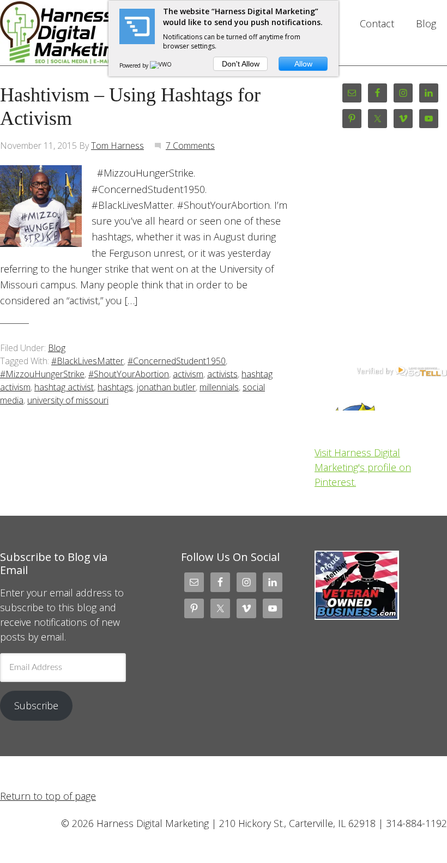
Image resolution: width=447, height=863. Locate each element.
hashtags (115, 387)
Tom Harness (117, 146)
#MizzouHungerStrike (42, 374)
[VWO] (161, 65)
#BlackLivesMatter (87, 361)
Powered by (134, 65)
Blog (56, 348)
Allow (303, 63)
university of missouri (67, 400)
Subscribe (36, 705)
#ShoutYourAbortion (128, 374)
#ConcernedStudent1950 (177, 361)
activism (188, 374)
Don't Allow (240, 63)
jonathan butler (166, 387)
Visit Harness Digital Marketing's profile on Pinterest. (363, 467)
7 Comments (190, 146)
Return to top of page (48, 795)
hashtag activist (64, 387)
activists (222, 374)
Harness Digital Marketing (66, 32)
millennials (219, 387)
